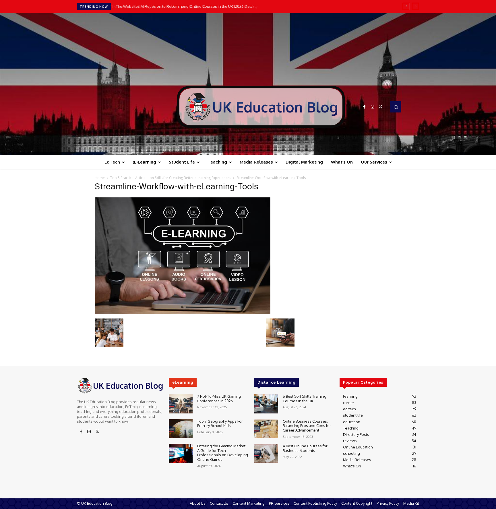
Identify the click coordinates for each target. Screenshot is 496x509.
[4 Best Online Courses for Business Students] (266, 453)
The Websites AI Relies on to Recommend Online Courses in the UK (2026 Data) (184, 6)
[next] (415, 6)
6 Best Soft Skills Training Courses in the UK (304, 398)
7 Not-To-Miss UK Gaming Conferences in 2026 (219, 398)
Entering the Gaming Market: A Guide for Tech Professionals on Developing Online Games (222, 453)
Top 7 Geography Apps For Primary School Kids (220, 423)
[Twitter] (381, 107)
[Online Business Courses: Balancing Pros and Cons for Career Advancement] (266, 428)
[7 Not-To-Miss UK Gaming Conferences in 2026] (181, 403)
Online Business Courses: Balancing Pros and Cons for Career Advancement (307, 425)
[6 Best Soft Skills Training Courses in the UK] (266, 403)
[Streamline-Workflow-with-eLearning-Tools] (182, 312)
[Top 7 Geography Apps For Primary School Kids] (181, 428)
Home (100, 177)
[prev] (406, 6)
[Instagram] (373, 107)
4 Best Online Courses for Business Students (305, 448)
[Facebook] (365, 107)
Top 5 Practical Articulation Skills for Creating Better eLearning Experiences (170, 177)
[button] (395, 106)
